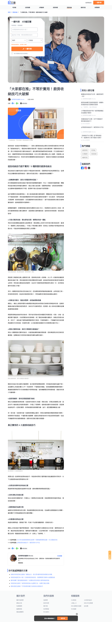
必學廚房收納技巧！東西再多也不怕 (28, 542)
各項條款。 (26, 53)
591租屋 (73, 609)
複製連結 (24, 103)
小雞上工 (74, 603)
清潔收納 (69, 7)
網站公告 (19, 603)
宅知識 (14, 7)
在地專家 (46, 609)
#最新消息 (85, 157)
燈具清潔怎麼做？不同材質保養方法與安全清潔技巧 (27, 586)
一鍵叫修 (99, 2)
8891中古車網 (88, 603)
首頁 (9, 12)
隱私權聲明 (19, 612)
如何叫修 (46, 603)
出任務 (86, 606)
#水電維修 (85, 154)
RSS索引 (46, 612)
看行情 (45, 606)
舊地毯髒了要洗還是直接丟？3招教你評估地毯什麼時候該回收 (30, 580)
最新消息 (83, 7)
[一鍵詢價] (109, 559)
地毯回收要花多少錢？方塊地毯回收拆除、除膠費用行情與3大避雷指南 (33, 577)
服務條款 (19, 609)
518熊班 (73, 600)
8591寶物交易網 (76, 606)
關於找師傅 (19, 600)
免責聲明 (19, 606)
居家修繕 (55, 7)
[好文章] (12, 2)
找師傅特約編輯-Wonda (17, 99)
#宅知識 (93, 150)
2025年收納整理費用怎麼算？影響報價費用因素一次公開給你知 (37, 540)
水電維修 (41, 7)
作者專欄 (59, 556)
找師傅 (45, 600)
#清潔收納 (94, 154)
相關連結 (20, 563)
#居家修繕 (85, 150)
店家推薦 (27, 7)
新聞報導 (97, 7)
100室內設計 (88, 600)
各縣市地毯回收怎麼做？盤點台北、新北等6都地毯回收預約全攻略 (31, 574)
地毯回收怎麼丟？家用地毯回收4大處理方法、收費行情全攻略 (30, 583)
